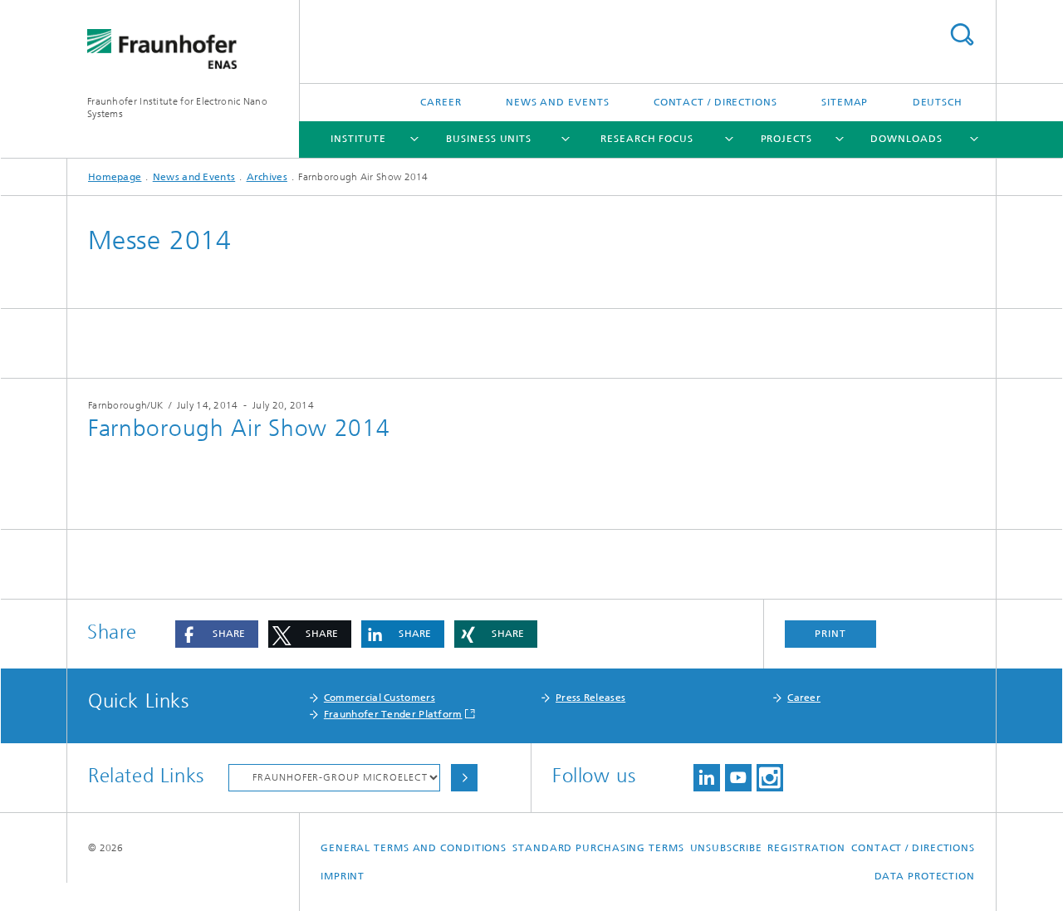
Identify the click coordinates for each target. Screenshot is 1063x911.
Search (961, 34)
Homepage (114, 177)
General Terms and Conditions (414, 848)
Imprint (343, 876)
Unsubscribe (726, 848)
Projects (786, 138)
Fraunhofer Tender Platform (393, 714)
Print (830, 633)
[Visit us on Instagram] (770, 777)
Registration (806, 848)
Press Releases (590, 697)
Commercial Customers (379, 697)
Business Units (489, 138)
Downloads (906, 138)
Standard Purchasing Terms (598, 848)
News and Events (558, 102)
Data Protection (925, 876)
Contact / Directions (715, 102)
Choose (464, 777)
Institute (358, 138)
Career (440, 102)
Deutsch (938, 102)
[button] (216, 634)
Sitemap (844, 102)
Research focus (646, 138)
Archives (267, 177)
